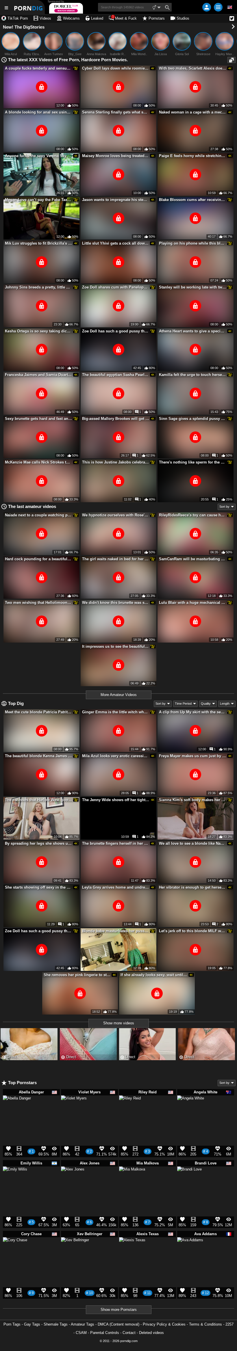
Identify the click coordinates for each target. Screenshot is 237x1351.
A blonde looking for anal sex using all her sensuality (38, 112)
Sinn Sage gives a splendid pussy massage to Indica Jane (192, 418)
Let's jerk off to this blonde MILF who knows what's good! (192, 931)
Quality (206, 703)
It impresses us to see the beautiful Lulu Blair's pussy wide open (115, 646)
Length (224, 703)
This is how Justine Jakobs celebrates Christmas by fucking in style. (115, 462)
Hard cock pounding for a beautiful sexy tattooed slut (38, 559)
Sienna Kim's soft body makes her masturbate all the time (192, 800)
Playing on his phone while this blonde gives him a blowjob (192, 243)
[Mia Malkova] (132, 1182)
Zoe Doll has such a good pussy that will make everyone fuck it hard (115, 331)
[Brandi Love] (189, 1181)
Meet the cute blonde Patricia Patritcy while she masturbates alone (38, 712)
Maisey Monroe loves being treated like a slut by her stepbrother (115, 156)
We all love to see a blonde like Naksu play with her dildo (192, 843)
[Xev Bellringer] (75, 1254)
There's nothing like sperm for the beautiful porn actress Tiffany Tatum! (192, 462)
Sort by (224, 506)
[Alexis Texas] (132, 1253)
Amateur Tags (82, 1324)
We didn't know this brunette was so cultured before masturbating (115, 602)
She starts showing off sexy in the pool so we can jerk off (38, 887)
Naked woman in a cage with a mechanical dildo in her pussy (192, 112)
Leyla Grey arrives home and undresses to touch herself (115, 887)
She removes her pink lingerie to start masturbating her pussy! (77, 975)
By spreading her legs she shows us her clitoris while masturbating (38, 843)
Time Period (183, 703)
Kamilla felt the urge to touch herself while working (192, 375)
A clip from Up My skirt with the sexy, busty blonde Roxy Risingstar (192, 712)
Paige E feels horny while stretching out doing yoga (192, 156)
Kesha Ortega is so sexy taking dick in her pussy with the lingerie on (38, 331)
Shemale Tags (56, 1324)
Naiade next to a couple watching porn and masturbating (38, 515)
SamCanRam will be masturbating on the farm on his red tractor (192, 559)
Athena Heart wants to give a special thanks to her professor (192, 331)
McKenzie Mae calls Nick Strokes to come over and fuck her (38, 462)
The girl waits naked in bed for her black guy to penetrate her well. (115, 559)
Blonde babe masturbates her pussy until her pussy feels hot (115, 931)
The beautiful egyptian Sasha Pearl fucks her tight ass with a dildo (115, 375)
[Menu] (218, 7)
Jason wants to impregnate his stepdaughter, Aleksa (115, 200)
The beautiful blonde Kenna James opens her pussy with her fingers (38, 756)
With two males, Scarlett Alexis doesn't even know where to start (192, 68)
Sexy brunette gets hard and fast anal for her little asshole (38, 418)
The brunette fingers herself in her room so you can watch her (115, 843)
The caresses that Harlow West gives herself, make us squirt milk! (38, 800)
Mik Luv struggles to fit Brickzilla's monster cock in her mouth (38, 243)
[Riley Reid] (130, 1108)
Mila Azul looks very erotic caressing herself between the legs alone (115, 756)
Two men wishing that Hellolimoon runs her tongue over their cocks (38, 602)
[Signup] (206, 7)
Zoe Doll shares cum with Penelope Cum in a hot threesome (115, 287)
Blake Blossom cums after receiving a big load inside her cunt (192, 200)
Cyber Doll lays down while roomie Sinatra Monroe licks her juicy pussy (115, 68)
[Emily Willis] (15, 1181)
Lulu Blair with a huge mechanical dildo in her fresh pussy (192, 602)
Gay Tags (32, 1324)
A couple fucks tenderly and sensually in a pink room (38, 68)
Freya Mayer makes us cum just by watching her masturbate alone (192, 756)
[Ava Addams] (190, 1252)
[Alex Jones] (72, 1180)
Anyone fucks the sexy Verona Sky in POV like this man (38, 156)
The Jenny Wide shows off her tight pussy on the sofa (115, 800)
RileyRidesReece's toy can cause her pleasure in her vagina (192, 515)
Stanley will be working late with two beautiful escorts (192, 287)
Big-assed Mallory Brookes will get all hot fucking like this (115, 418)
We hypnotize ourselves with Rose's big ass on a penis (115, 515)
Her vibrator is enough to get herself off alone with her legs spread (192, 887)
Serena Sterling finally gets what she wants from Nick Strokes (115, 112)
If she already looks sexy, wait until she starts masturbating (154, 975)
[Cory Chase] (15, 1251)
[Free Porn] (29, 7)
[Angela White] (190, 1111)
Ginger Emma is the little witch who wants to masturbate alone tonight (115, 712)
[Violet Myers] (74, 1110)
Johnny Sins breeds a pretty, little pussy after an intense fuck (38, 287)
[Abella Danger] (17, 1112)
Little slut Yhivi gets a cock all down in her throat (115, 243)
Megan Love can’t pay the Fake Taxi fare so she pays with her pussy (38, 200)
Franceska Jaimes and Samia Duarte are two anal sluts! (38, 375)
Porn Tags (12, 1324)
